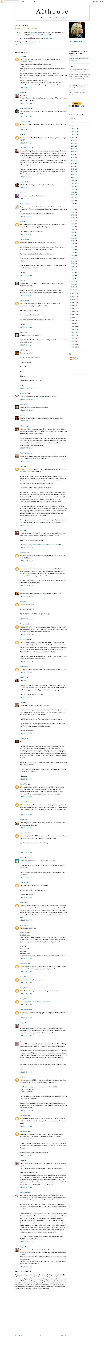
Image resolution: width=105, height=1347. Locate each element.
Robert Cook (23, 1192)
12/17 (73, 146)
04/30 (73, 241)
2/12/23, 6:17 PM (26, 994)
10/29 (73, 166)
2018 (73, 305)
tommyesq (23, 903)
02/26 (73, 267)
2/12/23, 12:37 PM (26, 661)
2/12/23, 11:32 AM (26, 561)
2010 (73, 329)
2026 (73, 129)
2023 (73, 138)
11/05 (73, 163)
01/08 (73, 287)
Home (41, 1336)
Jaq (21, 415)
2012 (73, 323)
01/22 (73, 281)
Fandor (22, 56)
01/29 (73, 278)
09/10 (73, 186)
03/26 (73, 255)
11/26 (73, 155)
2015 (73, 314)
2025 (73, 132)
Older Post (64, 1336)
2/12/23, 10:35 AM (26, 421)
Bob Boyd (22, 350)
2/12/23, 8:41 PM (26, 1036)
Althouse (52, 11)
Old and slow (23, 393)
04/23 (73, 244)
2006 (73, 341)
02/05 (73, 275)
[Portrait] (77, 37)
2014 (73, 317)
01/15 (73, 284)
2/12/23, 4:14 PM (26, 877)
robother (22, 135)
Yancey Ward (23, 121)
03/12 (73, 261)
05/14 (73, 235)
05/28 (73, 229)
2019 (73, 302)
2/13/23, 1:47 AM (26, 1126)
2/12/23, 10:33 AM (26, 410)
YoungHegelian (24, 453)
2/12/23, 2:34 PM (26, 733)
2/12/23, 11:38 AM (26, 586)
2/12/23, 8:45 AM (26, 88)
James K (22, 925)
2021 (73, 296)
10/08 (73, 175)
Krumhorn (23, 738)
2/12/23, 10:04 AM (26, 388)
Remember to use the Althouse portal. (31, 980)
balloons (25, 44)
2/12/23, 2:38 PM (26, 779)
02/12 (73, 273)
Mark (21, 222)
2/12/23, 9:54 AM (26, 275)
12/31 (73, 140)
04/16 (73, 247)
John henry (23, 239)
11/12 (73, 160)
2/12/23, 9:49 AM (26, 216)
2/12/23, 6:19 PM (26, 1005)
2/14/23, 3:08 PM (26, 1266)
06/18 (73, 221)
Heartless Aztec (24, 204)
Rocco (21, 280)
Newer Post (18, 1336)
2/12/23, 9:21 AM (26, 177)
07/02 (73, 215)
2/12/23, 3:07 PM (26, 797)
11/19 (73, 157)
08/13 (73, 198)
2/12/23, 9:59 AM (26, 345)
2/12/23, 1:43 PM (26, 697)
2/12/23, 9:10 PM (26, 1072)
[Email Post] (39, 42)
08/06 (73, 201)
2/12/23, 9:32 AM (26, 199)
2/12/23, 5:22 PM (26, 920)
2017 (73, 308)
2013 (73, 320)
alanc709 (22, 820)
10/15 (73, 172)
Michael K (23, 182)
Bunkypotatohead (25, 1010)
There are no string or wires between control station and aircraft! (40, 545)
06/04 (73, 227)
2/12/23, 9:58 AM (26, 327)
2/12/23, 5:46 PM (26, 958)
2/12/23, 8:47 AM (26, 103)
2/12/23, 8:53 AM (26, 143)
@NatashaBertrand (36, 33)
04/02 (73, 252)
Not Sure (22, 667)
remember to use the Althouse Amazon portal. (37, 1002)
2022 (73, 293)
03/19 (73, 258)
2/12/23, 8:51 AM (26, 130)
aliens (20, 44)
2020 (73, 299)
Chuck (21, 466)
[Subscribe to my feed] (70, 354)
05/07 (73, 238)
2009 (73, 332)
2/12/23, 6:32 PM (26, 1018)
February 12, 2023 (51, 38)
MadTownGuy (24, 639)
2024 (73, 135)
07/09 (73, 212)
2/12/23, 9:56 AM (26, 295)
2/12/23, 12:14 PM (26, 634)
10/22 (73, 169)
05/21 (73, 232)
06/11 (73, 224)
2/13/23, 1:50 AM (26, 1155)
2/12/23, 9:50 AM (26, 234)
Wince (21, 530)
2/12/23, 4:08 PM (26, 853)
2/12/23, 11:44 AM (26, 619)
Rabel (21, 858)
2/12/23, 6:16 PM (26, 983)
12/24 (73, 143)
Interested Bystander (25, 802)
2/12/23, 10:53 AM (26, 548)
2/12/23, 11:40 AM (26, 596)
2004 (73, 347)
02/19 (73, 270)
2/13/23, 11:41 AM (26, 1242)
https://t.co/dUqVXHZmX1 (43, 35)
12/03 (73, 152)
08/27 (73, 192)
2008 (73, 335)
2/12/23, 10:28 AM (26, 399)
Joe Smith (22, 882)
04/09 (73, 249)
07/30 (73, 203)
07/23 (73, 206)
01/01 (73, 290)
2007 (73, 338)
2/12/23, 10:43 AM (26, 461)
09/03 (73, 189)
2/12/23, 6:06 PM (26, 972)
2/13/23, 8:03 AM (26, 1187)
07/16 (73, 209)
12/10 (73, 149)
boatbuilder (23, 553)
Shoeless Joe (23, 833)
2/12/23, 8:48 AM (26, 116)
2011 (73, 326)
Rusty (21, 93)
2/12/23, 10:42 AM (26, 448)
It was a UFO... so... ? (26, 28)
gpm (21, 1041)
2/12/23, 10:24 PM (26, 1110)
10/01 (73, 178)
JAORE (22, 193)
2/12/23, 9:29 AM (26, 188)
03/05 (73, 264)
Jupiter (22, 404)
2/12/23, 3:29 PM (26, 815)
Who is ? (76, 41)
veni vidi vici (23, 1116)
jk (20, 1077)
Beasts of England (25, 108)
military (31, 44)
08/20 (73, 195)
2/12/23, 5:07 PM (26, 898)
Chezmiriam (23, 624)
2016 (73, 311)
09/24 (73, 181)
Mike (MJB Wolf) (25, 148)
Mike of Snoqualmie (26, 426)
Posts (73, 118)
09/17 (73, 183)
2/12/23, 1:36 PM (26, 672)
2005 (73, 344)
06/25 (73, 218)
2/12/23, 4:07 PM (26, 828)
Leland (22, 702)
